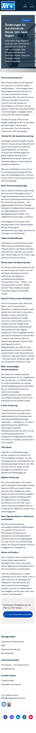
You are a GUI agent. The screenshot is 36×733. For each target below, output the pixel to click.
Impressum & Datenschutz (12, 641)
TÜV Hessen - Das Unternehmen (15, 665)
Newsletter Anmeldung (11, 684)
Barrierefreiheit (7, 653)
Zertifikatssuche (8, 669)
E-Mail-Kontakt (7, 680)
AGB (3, 645)
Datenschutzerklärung (10, 649)
